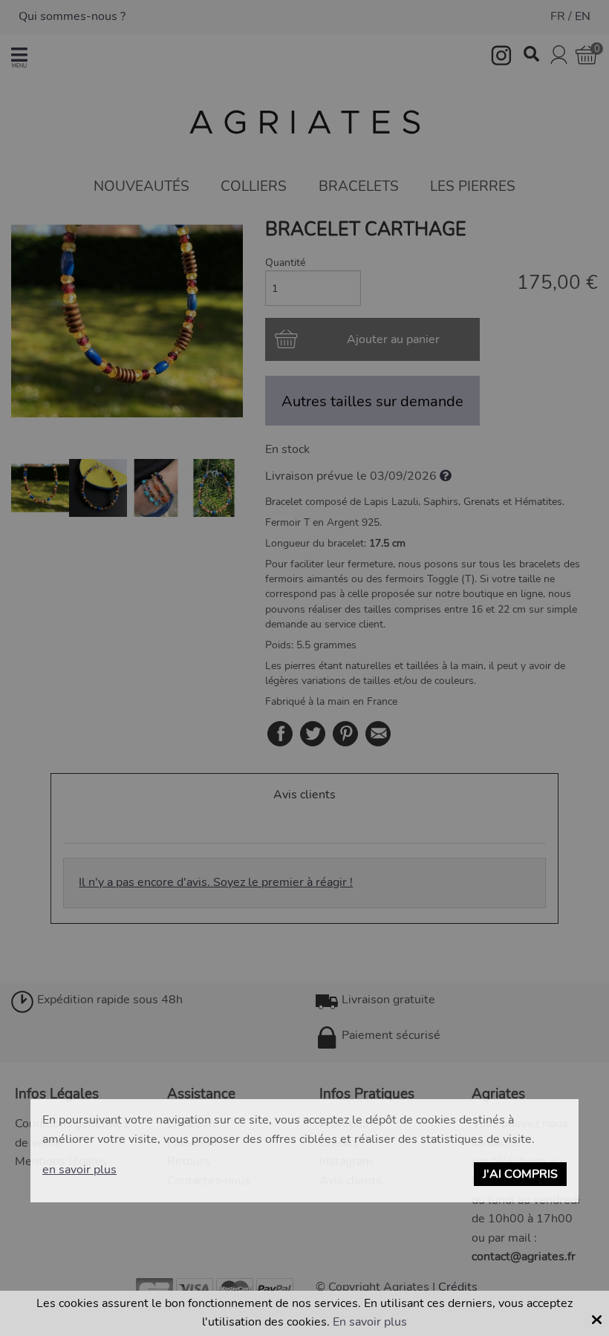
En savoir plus (370, 1322)
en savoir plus (79, 1169)
